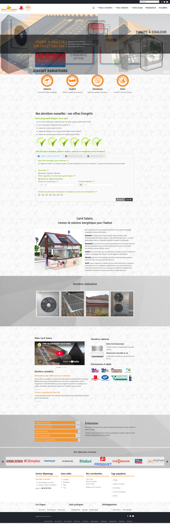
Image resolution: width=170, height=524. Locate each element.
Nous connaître (105, 8)
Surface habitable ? (86, 181)
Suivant (127, 199)
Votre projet (138, 8)
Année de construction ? (47, 181)
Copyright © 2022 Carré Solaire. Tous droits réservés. (43, 516)
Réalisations (151, 8)
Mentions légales (93, 510)
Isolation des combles (61, 164)
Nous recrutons (117, 510)
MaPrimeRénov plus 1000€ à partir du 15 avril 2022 (52, 375)
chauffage (115, 480)
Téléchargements (75, 510)
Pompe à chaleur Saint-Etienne (48, 521)
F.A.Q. (64, 488)
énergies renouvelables (119, 484)
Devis (122, 88)
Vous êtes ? (42, 170)
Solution (47, 88)
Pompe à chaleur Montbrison (68, 521)
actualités (115, 496)
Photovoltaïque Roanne (103, 521)
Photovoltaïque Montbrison (113, 521)
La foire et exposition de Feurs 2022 (47, 392)
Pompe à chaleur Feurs (77, 521)
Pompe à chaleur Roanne (58, 521)
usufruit (58, 173)
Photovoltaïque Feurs (122, 521)
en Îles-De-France (44, 179)
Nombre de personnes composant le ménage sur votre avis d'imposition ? (67, 192)
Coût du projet (61, 510)
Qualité (72, 88)
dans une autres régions (57, 179)
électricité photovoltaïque (119, 492)
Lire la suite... (38, 389)
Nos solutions (122, 8)
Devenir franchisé (127, 510)
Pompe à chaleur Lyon (85, 521)
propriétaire (43, 173)
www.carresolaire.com (64, 367)
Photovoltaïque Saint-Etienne (94, 521)
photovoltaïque (116, 488)
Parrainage (84, 510)
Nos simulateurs (51, 510)
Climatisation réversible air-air (117, 353)
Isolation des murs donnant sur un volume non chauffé (112, 164)
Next (167, 462)
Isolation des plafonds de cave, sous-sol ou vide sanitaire (82, 164)
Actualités (163, 8)
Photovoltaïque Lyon (129, 521)
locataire (51, 173)
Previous (3, 462)
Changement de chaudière (46, 164)
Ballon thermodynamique (115, 344)
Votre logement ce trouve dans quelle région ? (56, 176)
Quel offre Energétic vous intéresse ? (52, 161)
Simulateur (98, 88)
